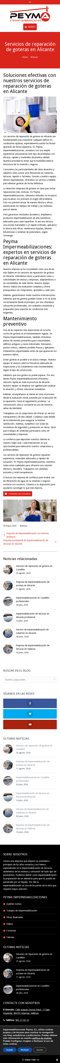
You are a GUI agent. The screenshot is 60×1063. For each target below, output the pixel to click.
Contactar (11, 930)
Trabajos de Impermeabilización (21, 910)
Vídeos (9, 924)
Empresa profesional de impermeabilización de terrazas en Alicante (25, 542)
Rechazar (25, 1050)
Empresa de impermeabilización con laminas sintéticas (27, 535)
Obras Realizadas (14, 917)
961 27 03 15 (22, 1020)
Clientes (10, 937)
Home (25, 57)
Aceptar (9, 1050)
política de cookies (42, 1038)
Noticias (34, 57)
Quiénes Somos (13, 904)
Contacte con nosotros (19, 493)
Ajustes (39, 1050)
